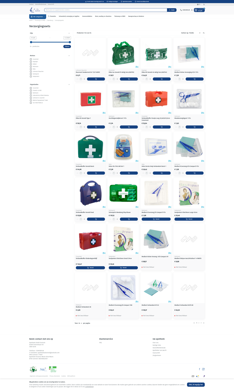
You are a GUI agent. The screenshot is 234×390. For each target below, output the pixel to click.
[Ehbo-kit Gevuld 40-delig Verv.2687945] (156, 52)
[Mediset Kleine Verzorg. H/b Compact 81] (156, 239)
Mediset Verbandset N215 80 (183, 305)
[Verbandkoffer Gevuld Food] (90, 193)
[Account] (192, 10)
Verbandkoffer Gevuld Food (85, 212)
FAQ (100, 342)
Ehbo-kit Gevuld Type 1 (83, 118)
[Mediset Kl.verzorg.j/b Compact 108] (123, 287)
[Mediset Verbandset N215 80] (189, 287)
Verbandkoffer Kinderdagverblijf (86, 258)
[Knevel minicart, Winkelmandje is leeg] (196, 10)
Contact (31, 4)
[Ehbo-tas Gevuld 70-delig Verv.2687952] (123, 52)
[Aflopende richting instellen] (204, 33)
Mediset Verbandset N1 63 (150, 305)
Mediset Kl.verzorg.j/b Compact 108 (120, 305)
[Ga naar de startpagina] (35, 10)
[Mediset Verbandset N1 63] (156, 287)
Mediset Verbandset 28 (83, 307)
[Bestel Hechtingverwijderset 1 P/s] (129, 127)
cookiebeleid (89, 387)
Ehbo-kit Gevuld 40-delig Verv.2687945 (154, 72)
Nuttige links (157, 345)
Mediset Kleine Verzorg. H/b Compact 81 (155, 256)
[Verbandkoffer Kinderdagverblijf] (90, 239)
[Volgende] (203, 323)
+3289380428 (40, 351)
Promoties (53, 16)
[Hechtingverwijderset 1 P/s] (123, 98)
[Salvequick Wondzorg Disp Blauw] (123, 193)
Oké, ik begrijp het (196, 385)
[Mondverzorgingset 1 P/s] (189, 98)
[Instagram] (203, 369)
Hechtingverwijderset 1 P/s (118, 118)
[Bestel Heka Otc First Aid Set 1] (129, 173)
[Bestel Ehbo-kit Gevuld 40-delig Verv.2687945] (162, 79)
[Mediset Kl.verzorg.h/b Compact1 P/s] (189, 146)
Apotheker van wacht (159, 350)
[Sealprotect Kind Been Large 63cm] (189, 193)
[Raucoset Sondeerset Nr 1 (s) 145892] (90, 52)
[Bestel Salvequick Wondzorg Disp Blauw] (129, 219)
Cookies (63, 376)
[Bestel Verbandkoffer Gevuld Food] (96, 219)
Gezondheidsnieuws (40, 4)
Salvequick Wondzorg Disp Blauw (120, 212)
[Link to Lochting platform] (204, 376)
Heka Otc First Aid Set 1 (116, 166)
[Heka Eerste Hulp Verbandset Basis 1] (156, 146)
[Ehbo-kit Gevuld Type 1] (90, 98)
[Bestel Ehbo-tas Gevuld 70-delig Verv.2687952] (129, 79)
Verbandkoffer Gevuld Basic (85, 166)
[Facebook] (199, 369)
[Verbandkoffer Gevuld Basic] (90, 146)
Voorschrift (51, 4)
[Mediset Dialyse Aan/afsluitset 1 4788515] (189, 239)
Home (31, 20)
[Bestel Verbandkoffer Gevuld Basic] (96, 173)
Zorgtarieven (157, 355)
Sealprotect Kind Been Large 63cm (185, 212)
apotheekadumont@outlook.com (49, 353)
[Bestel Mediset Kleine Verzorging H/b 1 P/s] (195, 79)
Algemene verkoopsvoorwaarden (39, 376)
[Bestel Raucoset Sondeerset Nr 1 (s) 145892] (96, 79)
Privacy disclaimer (55, 376)
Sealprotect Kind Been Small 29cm (120, 258)
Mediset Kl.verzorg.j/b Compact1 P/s (154, 212)
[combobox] (105, 10)
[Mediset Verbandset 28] (90, 287)
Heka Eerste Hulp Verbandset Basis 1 (154, 166)
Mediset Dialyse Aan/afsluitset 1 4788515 (187, 258)
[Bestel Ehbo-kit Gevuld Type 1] (96, 127)
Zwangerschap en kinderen (136, 16)
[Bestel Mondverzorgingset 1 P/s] (195, 127)
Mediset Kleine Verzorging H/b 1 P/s (186, 72)
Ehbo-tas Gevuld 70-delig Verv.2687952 (121, 72)
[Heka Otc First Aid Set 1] (123, 146)
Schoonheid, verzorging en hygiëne (69, 16)
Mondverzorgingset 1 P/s (182, 118)
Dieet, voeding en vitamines (103, 16)
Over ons (155, 342)
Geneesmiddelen (87, 16)
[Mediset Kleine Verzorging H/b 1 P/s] (189, 52)
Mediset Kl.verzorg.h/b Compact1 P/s (186, 166)
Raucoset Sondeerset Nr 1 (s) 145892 (88, 72)
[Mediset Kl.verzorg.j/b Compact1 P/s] (156, 193)
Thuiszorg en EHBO (119, 16)
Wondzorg (50, 20)
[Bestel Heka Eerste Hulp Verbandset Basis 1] (162, 173)
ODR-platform (71, 376)
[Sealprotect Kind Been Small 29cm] (123, 239)
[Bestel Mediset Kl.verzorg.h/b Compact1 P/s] (195, 173)
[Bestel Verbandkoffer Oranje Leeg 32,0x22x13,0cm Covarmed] (162, 127)
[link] (194, 323)
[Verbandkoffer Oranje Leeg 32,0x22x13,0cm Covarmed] (156, 98)
